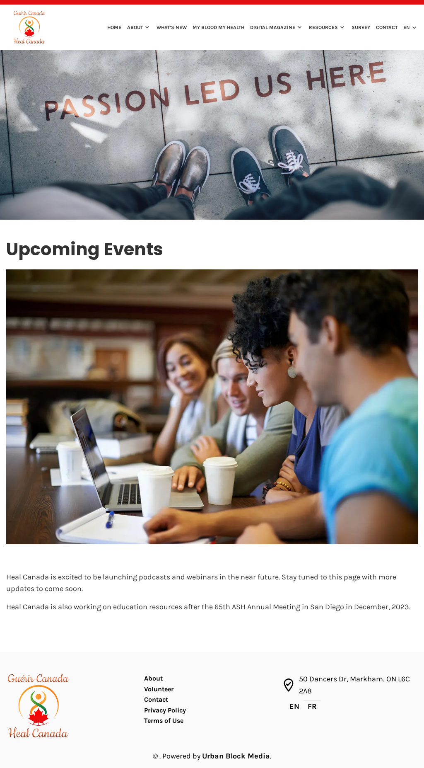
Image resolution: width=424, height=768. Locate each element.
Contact (387, 27)
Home (114, 27)
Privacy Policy (165, 710)
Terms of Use (163, 720)
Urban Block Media (236, 756)
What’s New (172, 27)
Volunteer (158, 689)
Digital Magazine (272, 27)
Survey (361, 27)
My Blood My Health (218, 27)
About (135, 27)
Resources (323, 27)
